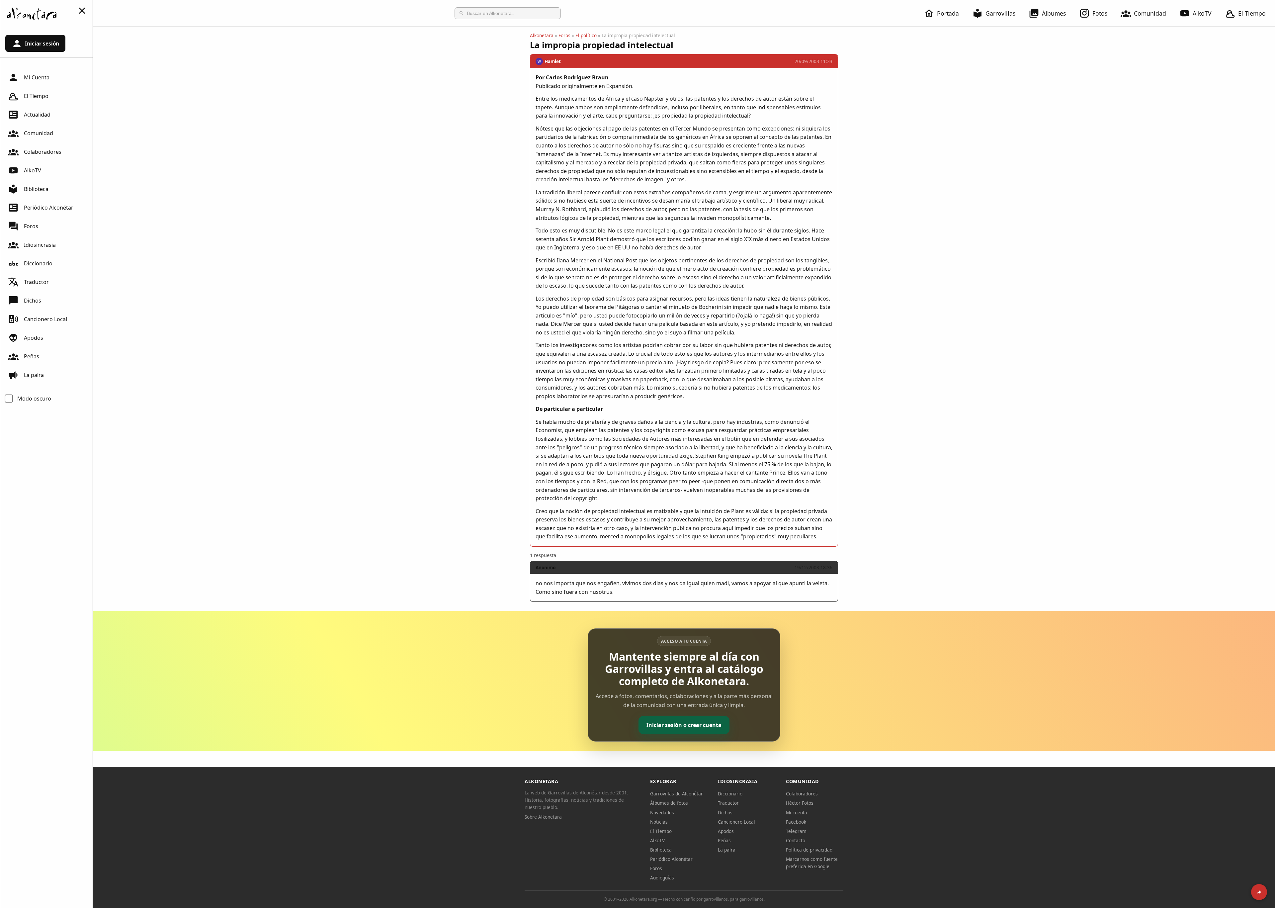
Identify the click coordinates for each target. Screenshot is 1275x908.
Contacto (795, 840)
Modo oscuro (34, 398)
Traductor (36, 282)
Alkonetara (541, 35)
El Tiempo (1252, 13)
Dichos (32, 300)
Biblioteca (36, 189)
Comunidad (1150, 13)
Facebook (796, 822)
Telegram (796, 831)
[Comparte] (1259, 892)
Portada (948, 13)
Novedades (662, 812)
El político (586, 35)
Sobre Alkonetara (543, 817)
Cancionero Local (45, 319)
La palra (34, 375)
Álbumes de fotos (669, 803)
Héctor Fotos (799, 803)
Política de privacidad (809, 850)
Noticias (659, 822)
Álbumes (1054, 13)
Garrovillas (1000, 13)
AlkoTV (1202, 13)
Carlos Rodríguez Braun (577, 77)
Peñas (31, 356)
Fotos (1099, 13)
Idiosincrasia (40, 244)
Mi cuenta (796, 812)
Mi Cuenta (36, 77)
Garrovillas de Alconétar (676, 793)
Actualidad (37, 114)
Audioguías (662, 877)
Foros (31, 226)
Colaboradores (42, 151)
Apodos (33, 337)
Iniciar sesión (42, 43)
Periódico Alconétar (48, 207)
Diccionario (38, 263)
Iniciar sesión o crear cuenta (684, 725)
